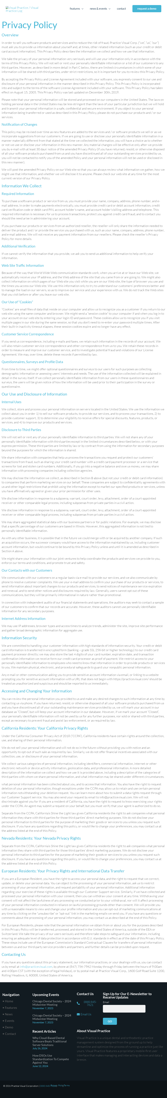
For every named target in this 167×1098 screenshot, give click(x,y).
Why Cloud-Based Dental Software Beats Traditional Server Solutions (49, 1041)
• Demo (7, 1027)
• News (7, 1014)
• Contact (9, 1033)
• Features (9, 1007)
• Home (7, 1001)
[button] (146, 8)
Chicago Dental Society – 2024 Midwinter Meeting (51, 1003)
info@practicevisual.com (36, 967)
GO (110, 1021)
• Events (8, 1020)
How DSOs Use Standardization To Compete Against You (50, 1059)
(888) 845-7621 (48, 1085)
